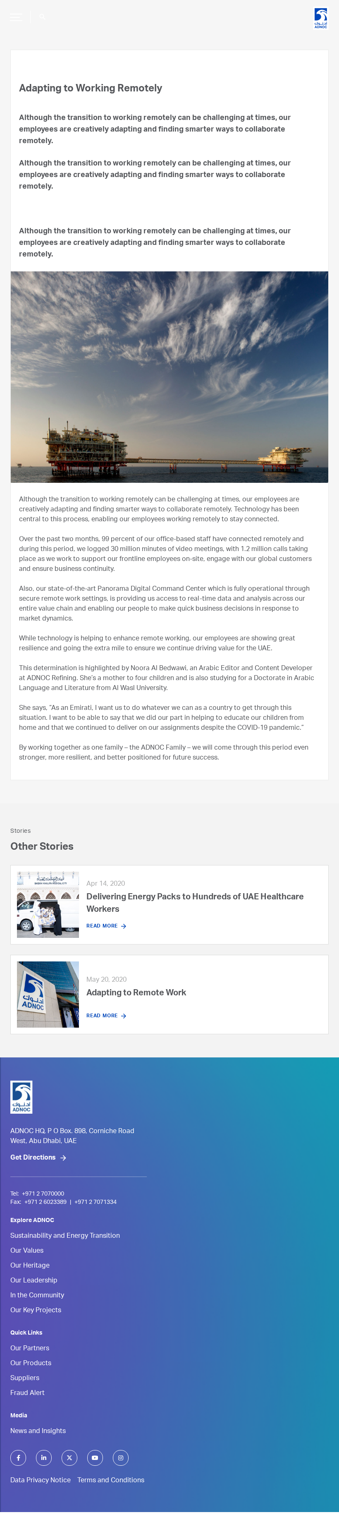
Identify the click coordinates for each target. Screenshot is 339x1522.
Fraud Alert (27, 1393)
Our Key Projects (35, 1311)
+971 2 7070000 (43, 1194)
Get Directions (33, 1158)
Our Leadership (33, 1281)
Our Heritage (30, 1266)
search (42, 17)
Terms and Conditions (110, 1481)
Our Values (26, 1251)
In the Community (37, 1296)
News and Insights (38, 1432)
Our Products (30, 1364)
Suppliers (24, 1379)
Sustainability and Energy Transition (65, 1236)
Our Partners (29, 1349)
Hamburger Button (16, 17)
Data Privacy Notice (40, 1481)
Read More (102, 926)
